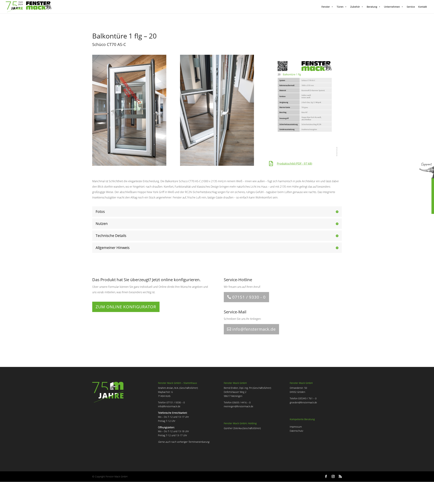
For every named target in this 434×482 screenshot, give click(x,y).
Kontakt (422, 6)
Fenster (325, 6)
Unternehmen (392, 6)
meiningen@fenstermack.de (238, 406)
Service (411, 6)
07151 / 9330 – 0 (175, 402)
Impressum (296, 426)
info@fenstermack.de (254, 329)
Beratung (372, 6)
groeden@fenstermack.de (303, 402)
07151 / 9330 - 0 (249, 297)
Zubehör (355, 6)
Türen (340, 6)
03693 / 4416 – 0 (241, 402)
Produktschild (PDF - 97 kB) (294, 163)
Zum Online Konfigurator (126, 306)
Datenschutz (296, 430)
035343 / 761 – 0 (307, 398)
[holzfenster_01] (129, 165)
